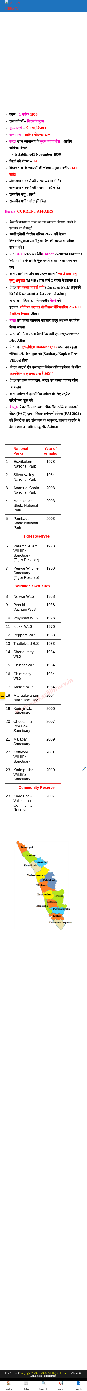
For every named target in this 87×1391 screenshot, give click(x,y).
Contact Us (36, 1375)
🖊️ (84, 769)
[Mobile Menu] (79, 5)
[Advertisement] (43, 64)
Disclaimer (50, 1375)
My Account (12, 1373)
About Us (76, 1373)
